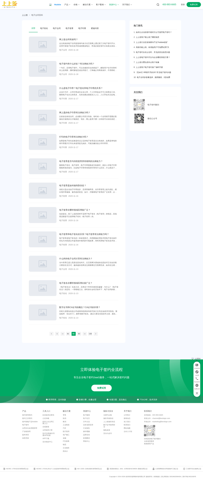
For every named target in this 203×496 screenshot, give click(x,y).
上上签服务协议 (109, 422)
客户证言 (86, 418)
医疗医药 (66, 431)
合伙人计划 (128, 431)
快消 (64, 418)
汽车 (64, 428)
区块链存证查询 (48, 415)
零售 (64, 415)
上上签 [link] (25, 15)
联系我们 (127, 425)
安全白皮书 (107, 433)
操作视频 (86, 431)
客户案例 (86, 415)
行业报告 (86, 428)
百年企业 (86, 422)
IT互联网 (66, 441)
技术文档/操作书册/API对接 (49, 434)
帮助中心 (86, 441)
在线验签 (46, 427)
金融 (64, 438)
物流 (64, 445)
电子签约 (25, 425)
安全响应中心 (47, 442)
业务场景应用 (88, 425)
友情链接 (157, 476)
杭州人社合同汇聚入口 (48, 423)
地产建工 (66, 435)
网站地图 (127, 428)
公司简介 (127, 415)
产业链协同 (26, 431)
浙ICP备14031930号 (189, 476)
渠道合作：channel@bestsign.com (157, 418)
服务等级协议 (108, 418)
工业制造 (66, 425)
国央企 (65, 451)
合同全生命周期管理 (29, 428)
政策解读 (86, 438)
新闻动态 (127, 418)
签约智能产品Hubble (30, 422)
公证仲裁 (46, 418)
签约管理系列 (27, 415)
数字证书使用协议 (109, 426)
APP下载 (46, 438)
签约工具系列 (27, 418)
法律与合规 (107, 415)
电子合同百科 (37, 15)
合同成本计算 (47, 430)
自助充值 (25, 438)
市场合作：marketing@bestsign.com (157, 422)
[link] (37, 15)
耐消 (64, 422)
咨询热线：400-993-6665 (153, 415)
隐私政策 (106, 430)
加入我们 (127, 422)
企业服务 (66, 448)
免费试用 (101, 388)
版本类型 (25, 435)
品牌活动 (86, 435)
